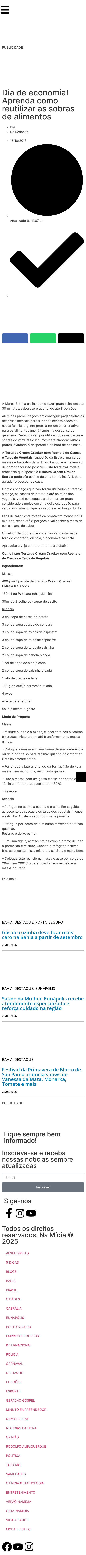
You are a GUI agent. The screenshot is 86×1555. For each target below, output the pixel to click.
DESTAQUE (14, 1373)
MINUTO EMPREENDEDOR (26, 1410)
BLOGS (11, 1272)
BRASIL (11, 1290)
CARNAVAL (14, 1364)
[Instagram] (20, 1213)
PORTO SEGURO (18, 1327)
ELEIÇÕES (13, 1382)
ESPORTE (13, 1391)
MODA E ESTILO (18, 1529)
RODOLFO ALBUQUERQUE (26, 1446)
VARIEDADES (16, 1474)
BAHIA (11, 1281)
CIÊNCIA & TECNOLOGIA (25, 1483)
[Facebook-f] (9, 1213)
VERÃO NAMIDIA (18, 1502)
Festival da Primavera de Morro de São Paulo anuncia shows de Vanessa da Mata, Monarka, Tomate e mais (41, 1076)
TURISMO (13, 1465)
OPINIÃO (12, 1437)
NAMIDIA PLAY (17, 1419)
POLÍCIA (12, 1354)
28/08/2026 (9, 945)
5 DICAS (12, 1262)
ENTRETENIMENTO (20, 1492)
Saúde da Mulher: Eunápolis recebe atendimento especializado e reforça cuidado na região (43, 1003)
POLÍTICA (13, 1456)
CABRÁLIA (14, 1308)
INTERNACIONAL (19, 1345)
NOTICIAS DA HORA (21, 1428)
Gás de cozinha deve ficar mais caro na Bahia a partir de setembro (42, 934)
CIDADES (13, 1299)
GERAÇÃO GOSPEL (20, 1400)
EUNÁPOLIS (15, 1318)
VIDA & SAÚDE (17, 1520)
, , (32, 922)
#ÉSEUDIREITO (17, 1253)
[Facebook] (7, 1547)
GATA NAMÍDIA (17, 1511)
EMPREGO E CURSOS (22, 1336)
